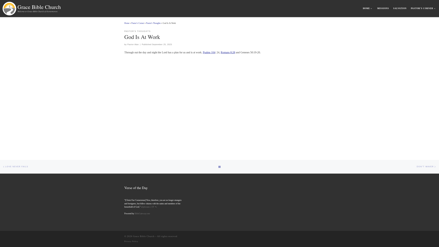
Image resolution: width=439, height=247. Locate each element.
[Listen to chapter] (156, 207)
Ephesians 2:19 (148, 207)
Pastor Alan (133, 44)
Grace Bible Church (144, 236)
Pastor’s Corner (137, 23)
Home (126, 23)
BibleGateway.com (142, 213)
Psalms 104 (209, 52)
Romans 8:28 (228, 52)
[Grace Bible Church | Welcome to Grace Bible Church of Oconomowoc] (9, 7)
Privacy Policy (131, 241)
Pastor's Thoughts (153, 23)
